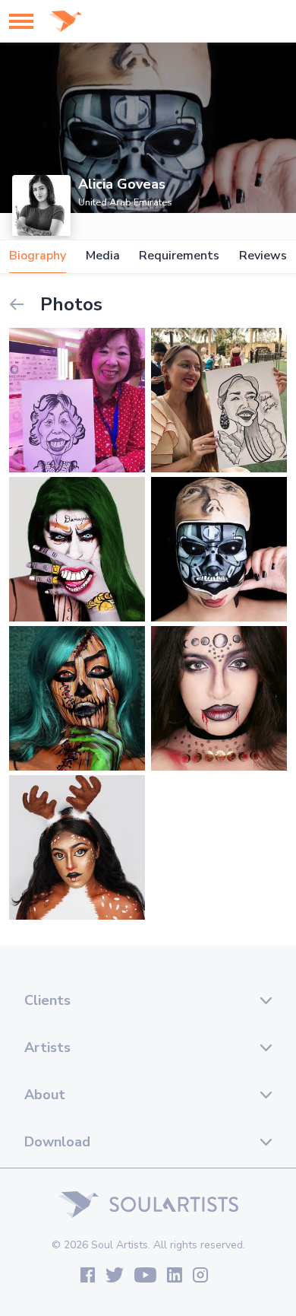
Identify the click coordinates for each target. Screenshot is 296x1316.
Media (103, 256)
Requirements (179, 256)
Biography (37, 256)
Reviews (263, 256)
